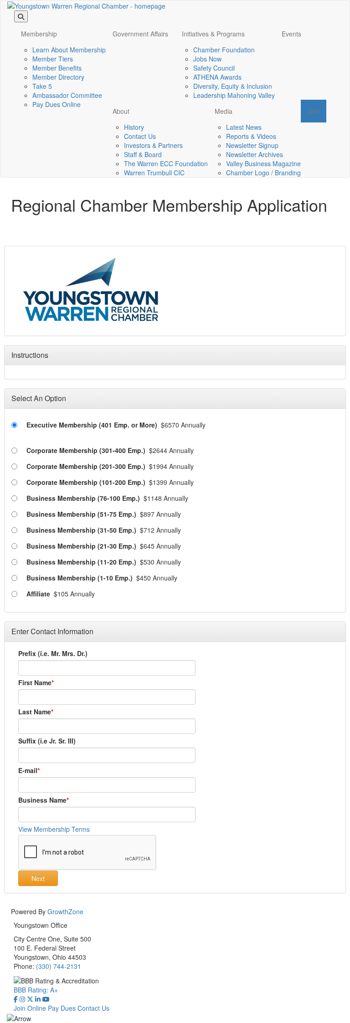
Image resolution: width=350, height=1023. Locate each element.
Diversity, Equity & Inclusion (232, 86)
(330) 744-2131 (58, 966)
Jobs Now (207, 58)
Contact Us (140, 136)
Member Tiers (52, 58)
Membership (39, 33)
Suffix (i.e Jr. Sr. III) (47, 740)
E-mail (27, 770)
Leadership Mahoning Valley (234, 95)
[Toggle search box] (21, 16)
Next (38, 878)
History (134, 127)
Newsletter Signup (252, 145)
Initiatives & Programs (213, 33)
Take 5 (42, 86)
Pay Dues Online (56, 104)
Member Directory (58, 76)
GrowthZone (65, 911)
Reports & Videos (251, 136)
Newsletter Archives (254, 154)
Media (223, 111)
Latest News (244, 127)
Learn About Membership (69, 49)
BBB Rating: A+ (36, 989)
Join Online (30, 1008)
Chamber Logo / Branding (263, 172)
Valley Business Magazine (263, 163)
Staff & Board (143, 154)
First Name (34, 682)
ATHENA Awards (217, 76)
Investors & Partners (153, 145)
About (121, 111)
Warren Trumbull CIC (154, 172)
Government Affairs (140, 33)
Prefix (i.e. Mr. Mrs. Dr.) (53, 653)
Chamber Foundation (224, 49)
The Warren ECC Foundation (166, 163)
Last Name (34, 711)
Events (291, 33)
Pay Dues (62, 1008)
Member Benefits (57, 67)
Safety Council (214, 67)
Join (313, 111)
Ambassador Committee (67, 95)
